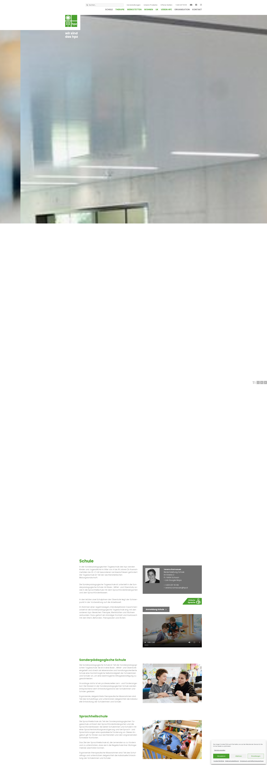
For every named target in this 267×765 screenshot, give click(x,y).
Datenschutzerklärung (232, 761)
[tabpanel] (109, 573)
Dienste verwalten (219, 750)
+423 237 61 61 (181, 5)
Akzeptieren (221, 756)
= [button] (265, 382)
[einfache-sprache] (192, 599)
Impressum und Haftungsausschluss (252, 761)
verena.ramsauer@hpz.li (176, 587)
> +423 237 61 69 (171, 585)
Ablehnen (238, 756)
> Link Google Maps (173, 580)
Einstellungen (255, 756)
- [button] (258, 382)
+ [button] (262, 382)
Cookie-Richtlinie (219, 761)
